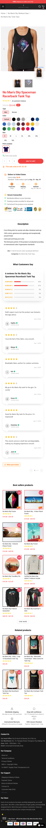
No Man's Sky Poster (9, 511)
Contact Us (5, 786)
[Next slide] (42, 49)
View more (23, 621)
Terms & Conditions (7, 758)
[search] (39, 6)
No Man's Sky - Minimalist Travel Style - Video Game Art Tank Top (33, 659)
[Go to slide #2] (28, 83)
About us (4, 755)
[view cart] (43, 6)
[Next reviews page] (41, 470)
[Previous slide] (4, 49)
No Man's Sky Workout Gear (18, 13)
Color (4, 116)
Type (4, 109)
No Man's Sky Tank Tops (10, 17)
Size (4, 132)
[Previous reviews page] (31, 470)
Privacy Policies (6, 761)
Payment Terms (6, 780)
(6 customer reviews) (19, 101)
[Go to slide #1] (17, 83)
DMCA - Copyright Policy (9, 764)
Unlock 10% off (4, 818)
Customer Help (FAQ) (8, 789)
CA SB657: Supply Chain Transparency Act (15, 767)
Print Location (7, 144)
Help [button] (42, 825)
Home (3, 13)
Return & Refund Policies (9, 783)
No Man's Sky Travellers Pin (11, 576)
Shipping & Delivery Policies (10, 777)
